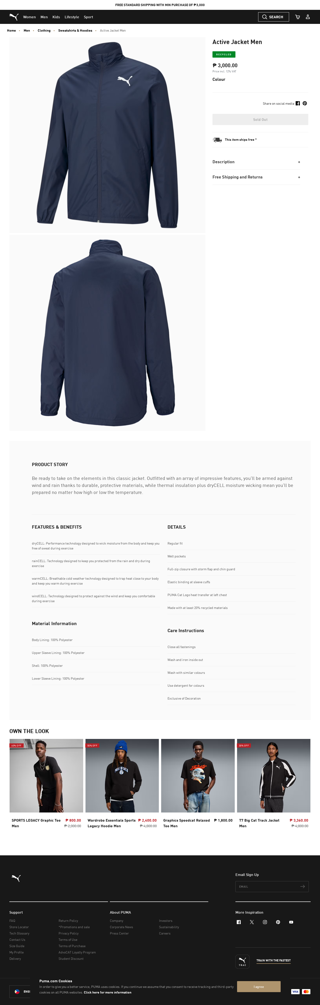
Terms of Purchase (72, 946)
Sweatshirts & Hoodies (75, 30)
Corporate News (121, 927)
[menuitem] (29, 17)
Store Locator (19, 927)
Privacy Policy (68, 933)
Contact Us (17, 940)
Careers (165, 933)
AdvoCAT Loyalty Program (77, 952)
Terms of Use (68, 940)
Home (11, 30)
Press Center (119, 933)
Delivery (15, 958)
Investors (165, 921)
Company (116, 921)
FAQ (12, 921)
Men (27, 30)
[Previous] (16, 787)
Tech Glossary (19, 933)
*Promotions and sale (74, 927)
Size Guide (16, 946)
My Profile (16, 952)
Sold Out (260, 119)
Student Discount (71, 958)
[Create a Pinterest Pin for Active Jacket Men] (304, 103)
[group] (46, 788)
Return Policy (68, 921)
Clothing (44, 30)
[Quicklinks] (308, 17)
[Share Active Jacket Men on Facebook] (297, 103)
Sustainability (169, 927)
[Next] (303, 787)
